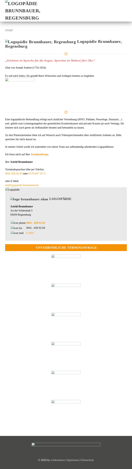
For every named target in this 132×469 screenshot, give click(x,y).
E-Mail (30, 232)
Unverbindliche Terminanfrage (66, 247)
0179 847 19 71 (37, 173)
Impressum (73, 460)
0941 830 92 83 (13, 173)
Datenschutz (87, 460)
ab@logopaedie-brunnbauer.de (21, 185)
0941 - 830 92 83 (35, 222)
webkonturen (58, 460)
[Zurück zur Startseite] (29, 11)
